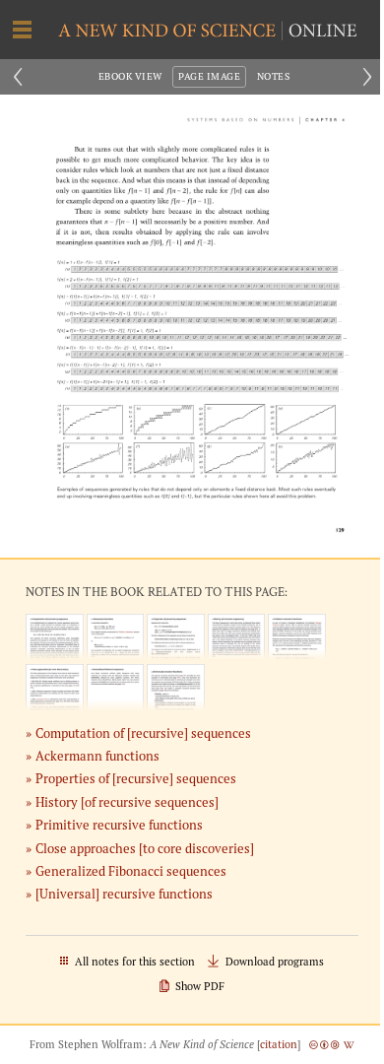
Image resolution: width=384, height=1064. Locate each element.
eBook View (130, 76)
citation (278, 1044)
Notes (273, 76)
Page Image (209, 76)
